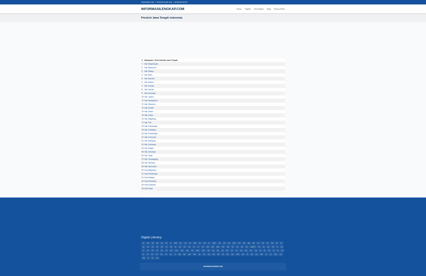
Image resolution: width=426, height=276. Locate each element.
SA (232, 254)
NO (223, 247)
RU (224, 243)
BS (213, 250)
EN (157, 243)
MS (213, 247)
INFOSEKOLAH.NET (181, 2)
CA (258, 243)
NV (227, 250)
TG (152, 250)
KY (166, 254)
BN (249, 243)
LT (198, 247)
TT (143, 250)
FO (232, 250)
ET (277, 243)
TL (266, 254)
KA (185, 247)
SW (261, 254)
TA (282, 247)
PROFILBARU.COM (147, 2)
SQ (243, 254)
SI (247, 254)
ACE (176, 250)
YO (153, 258)
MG (179, 254)
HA (256, 250)
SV (200, 243)
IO (260, 250)
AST (234, 243)
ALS (182, 250)
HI (166, 247)
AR (148, 243)
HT (157, 254)
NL (181, 243)
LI (175, 254)
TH (148, 250)
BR (218, 250)
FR (166, 243)
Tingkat (248, 9)
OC (204, 254)
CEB (195, 243)
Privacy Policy (279, 9)
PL (143, 243)
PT (190, 243)
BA (208, 250)
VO (281, 254)
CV (222, 250)
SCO (237, 254)
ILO (269, 250)
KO (162, 247)
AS (214, 254)
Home (239, 9)
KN (152, 254)
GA (241, 250)
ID (175, 247)
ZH (220, 243)
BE (253, 243)
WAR (214, 243)
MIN (218, 247)
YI (148, 258)
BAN (197, 250)
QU (228, 254)
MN (194, 254)
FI (277, 247)
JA (185, 243)
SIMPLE (253, 247)
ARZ (175, 243)
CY (267, 243)
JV (147, 254)
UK (205, 243)
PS (223, 254)
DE (153, 243)
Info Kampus (259, 9)
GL (157, 247)
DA (272, 243)
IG (264, 250)
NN (228, 247)
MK (208, 247)
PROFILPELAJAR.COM (164, 2)
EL (281, 243)
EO (143, 247)
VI (209, 243)
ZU (157, 258)
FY (236, 250)
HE (180, 247)
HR (171, 247)
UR (162, 250)
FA (153, 247)
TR (157, 250)
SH (273, 247)
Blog (269, 9)
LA (189, 247)
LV (194, 247)
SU (256, 254)
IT (170, 243)
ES (162, 243)
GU (251, 250)
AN (192, 250)
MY (171, 250)
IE (277, 250)
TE (270, 254)
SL (264, 247)
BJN (203, 250)
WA (144, 258)
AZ (239, 243)
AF (229, 243)
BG (244, 243)
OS (282, 250)
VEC (275, 254)
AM (187, 250)
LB (171, 254)
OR (209, 254)
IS (143, 254)
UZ (237, 247)
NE (199, 254)
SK (259, 247)
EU (148, 247)
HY (166, 250)
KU (162, 254)
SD (252, 254)
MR (189, 254)
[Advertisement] (207, 43)
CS (263, 243)
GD (246, 250)
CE (233, 247)
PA (218, 254)
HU (203, 247)
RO (247, 247)
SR (268, 247)
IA (273, 250)
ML (185, 254)
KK (242, 247)
